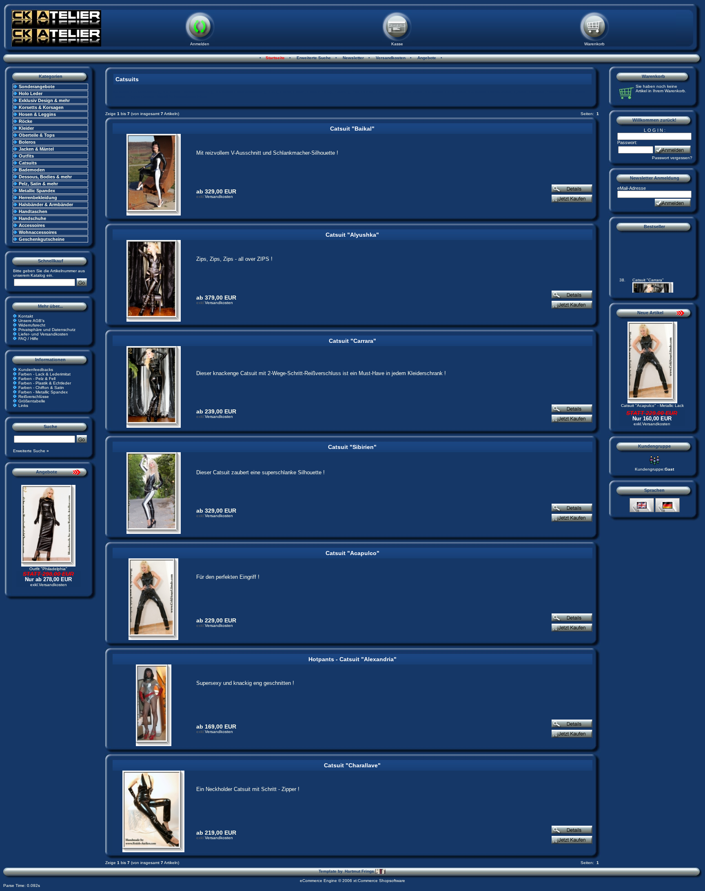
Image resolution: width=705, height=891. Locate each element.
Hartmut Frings (360, 871)
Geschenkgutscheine (41, 239)
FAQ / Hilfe (28, 338)
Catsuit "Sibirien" (352, 447)
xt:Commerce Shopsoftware (379, 880)
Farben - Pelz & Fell (36, 378)
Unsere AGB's (31, 320)
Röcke (25, 121)
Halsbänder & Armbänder (46, 204)
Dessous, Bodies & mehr (45, 176)
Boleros (27, 142)
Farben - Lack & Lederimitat (44, 374)
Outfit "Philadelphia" (48, 569)
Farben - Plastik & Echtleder (44, 383)
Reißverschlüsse (33, 396)
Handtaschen (33, 211)
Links (23, 405)
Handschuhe (32, 218)
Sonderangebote (37, 86)
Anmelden (199, 44)
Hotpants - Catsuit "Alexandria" (352, 659)
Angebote (426, 58)
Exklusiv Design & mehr (44, 100)
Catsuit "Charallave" (352, 765)
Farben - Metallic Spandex (43, 392)
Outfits (26, 155)
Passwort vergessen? (672, 158)
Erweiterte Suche (313, 58)
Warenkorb (594, 44)
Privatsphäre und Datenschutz (46, 329)
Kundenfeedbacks (35, 369)
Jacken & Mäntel (36, 149)
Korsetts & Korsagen (41, 107)
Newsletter (352, 58)
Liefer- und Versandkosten (43, 334)
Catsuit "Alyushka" (352, 234)
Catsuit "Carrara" (352, 341)
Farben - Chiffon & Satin (41, 387)
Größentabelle (31, 401)
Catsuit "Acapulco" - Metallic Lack (652, 405)
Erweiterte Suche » (31, 451)
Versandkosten (390, 58)
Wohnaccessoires (38, 232)
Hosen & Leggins (37, 114)
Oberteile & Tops (37, 135)
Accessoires (32, 225)
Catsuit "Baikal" (352, 128)
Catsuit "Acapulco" (352, 553)
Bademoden (32, 169)
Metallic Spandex (37, 190)
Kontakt (25, 316)
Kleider (26, 128)
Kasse (397, 44)
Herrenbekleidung (38, 197)
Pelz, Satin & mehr (38, 183)
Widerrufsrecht (31, 325)
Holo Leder (30, 93)
